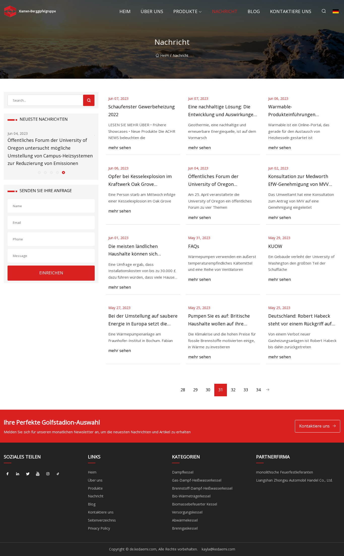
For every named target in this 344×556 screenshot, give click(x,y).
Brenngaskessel (185, 528)
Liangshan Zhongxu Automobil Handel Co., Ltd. (294, 480)
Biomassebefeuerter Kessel (194, 504)
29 (195, 390)
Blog (254, 11)
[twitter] (27, 474)
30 (208, 390)
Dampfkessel (182, 472)
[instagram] (48, 474)
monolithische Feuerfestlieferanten (284, 472)
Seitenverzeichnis (102, 520)
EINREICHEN (51, 273)
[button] (39, 172)
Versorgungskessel (187, 512)
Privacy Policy (99, 528)
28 (183, 390)
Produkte (185, 11)
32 (233, 390)
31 (220, 390)
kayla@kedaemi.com (218, 549)
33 (246, 390)
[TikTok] (58, 474)
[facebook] (7, 474)
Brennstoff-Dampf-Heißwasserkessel (202, 488)
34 (258, 390)
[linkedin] (17, 474)
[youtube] (38, 474)
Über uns (152, 11)
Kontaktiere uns (290, 11)
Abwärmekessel (185, 520)
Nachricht (224, 11)
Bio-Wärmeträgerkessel (191, 496)
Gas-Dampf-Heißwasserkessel (196, 480)
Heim (124, 11)
